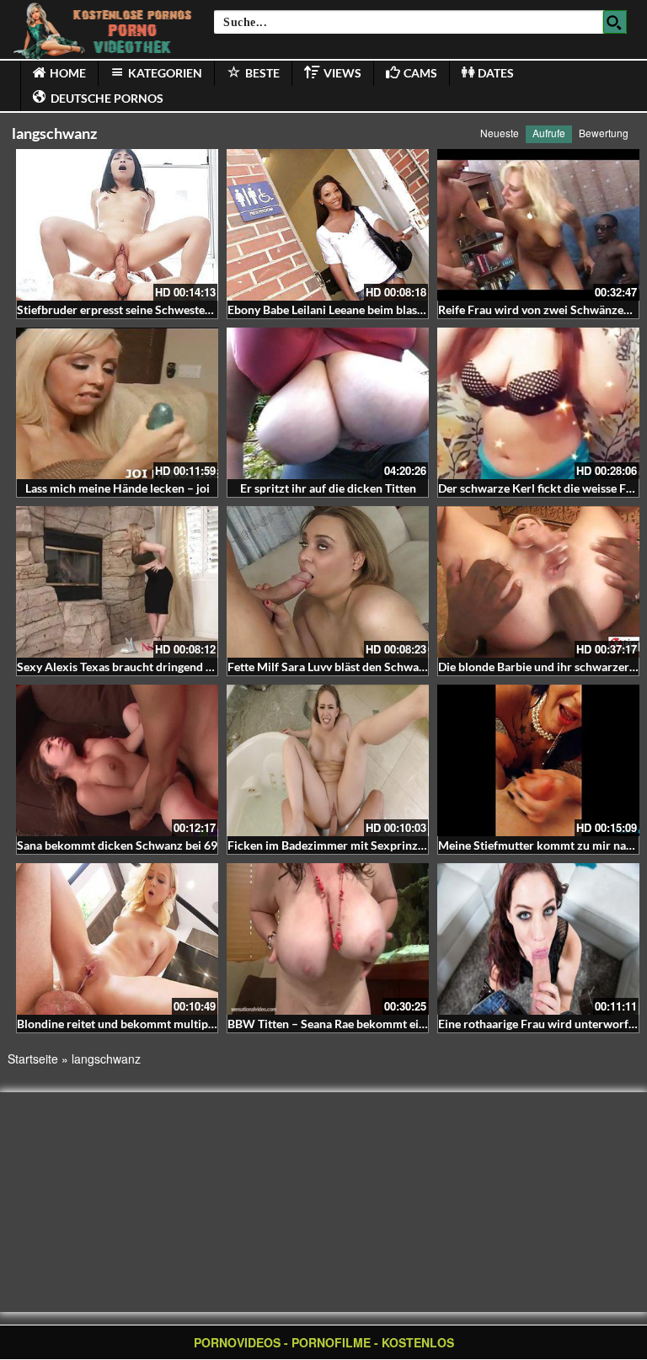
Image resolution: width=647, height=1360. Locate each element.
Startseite (33, 1058)
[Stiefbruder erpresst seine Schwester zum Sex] (117, 225)
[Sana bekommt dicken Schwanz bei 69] (117, 760)
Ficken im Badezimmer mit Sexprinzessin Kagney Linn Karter (387, 845)
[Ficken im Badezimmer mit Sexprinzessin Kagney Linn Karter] (328, 760)
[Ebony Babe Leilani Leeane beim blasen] (328, 225)
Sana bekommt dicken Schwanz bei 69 (117, 845)
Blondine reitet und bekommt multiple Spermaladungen (162, 1023)
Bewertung (603, 132)
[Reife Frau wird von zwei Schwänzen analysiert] (538, 225)
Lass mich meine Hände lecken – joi (117, 488)
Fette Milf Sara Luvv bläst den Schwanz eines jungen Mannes (385, 666)
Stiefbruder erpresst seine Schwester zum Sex (137, 309)
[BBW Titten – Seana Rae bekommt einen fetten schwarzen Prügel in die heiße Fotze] (328, 939)
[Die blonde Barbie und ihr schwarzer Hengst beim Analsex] (538, 582)
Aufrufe (548, 132)
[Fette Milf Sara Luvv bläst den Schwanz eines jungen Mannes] (328, 582)
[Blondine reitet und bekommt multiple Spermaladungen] (117, 939)
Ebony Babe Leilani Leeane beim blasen (328, 309)
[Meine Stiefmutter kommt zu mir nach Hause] (538, 760)
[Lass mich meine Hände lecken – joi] (117, 403)
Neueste (499, 132)
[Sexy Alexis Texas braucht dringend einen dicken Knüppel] (117, 582)
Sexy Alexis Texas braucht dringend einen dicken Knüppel (168, 666)
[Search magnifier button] (615, 22)
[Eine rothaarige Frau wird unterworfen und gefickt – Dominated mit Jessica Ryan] (538, 939)
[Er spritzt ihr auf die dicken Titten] (328, 403)
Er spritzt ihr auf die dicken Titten (328, 488)
